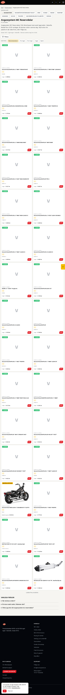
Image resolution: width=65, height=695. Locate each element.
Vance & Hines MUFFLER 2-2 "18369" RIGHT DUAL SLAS (15, 398)
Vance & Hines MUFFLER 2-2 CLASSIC (11, 325)
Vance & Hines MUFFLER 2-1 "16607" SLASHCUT (45, 471)
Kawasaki (5, 16)
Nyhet (42, 41)
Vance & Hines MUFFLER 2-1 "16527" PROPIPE (13, 361)
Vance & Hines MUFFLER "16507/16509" (43, 142)
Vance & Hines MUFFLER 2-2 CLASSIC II (43, 252)
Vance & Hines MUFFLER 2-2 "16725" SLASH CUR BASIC (47, 215)
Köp (29, 77)
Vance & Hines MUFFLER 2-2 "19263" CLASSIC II (13, 252)
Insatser (60, 12)
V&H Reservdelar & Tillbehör (35, 16)
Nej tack (10, 691)
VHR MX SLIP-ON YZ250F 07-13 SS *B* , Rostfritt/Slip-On (47, 580)
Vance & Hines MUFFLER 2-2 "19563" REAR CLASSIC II (15, 215)
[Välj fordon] (52, 2)
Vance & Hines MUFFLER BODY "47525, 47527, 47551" (15, 653)
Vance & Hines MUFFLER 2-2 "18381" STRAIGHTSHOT (15, 69)
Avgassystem (8, 7)
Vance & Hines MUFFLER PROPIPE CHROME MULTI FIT (15, 580)
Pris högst (29, 41)
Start (2, 7)
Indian (52, 12)
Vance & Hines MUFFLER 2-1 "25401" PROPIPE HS (46, 106)
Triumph (20, 16)
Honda (45, 12)
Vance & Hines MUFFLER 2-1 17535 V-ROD (44, 690)
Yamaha (48, 16)
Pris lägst (22, 41)
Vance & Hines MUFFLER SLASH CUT (42, 288)
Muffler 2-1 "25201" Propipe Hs (9, 288)
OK (5, 691)
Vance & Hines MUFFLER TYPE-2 (41, 179)
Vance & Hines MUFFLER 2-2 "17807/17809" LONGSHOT (47, 69)
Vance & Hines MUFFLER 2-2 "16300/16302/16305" (14, 142)
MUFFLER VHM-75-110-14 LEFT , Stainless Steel (13, 544)
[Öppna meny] (63, 2)
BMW (38, 12)
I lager (36, 41)
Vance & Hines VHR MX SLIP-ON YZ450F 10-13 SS (45, 617)
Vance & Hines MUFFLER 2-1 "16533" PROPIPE (45, 507)
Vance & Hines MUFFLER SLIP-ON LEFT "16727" (45, 434)
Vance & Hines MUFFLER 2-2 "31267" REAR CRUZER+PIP (15, 179)
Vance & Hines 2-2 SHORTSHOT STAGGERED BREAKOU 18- (16, 617)
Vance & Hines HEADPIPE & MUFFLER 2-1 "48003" (46, 398)
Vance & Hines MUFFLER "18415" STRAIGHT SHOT (14, 434)
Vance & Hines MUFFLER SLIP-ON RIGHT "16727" (14, 471)
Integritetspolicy (16, 688)
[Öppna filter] (63, 267)
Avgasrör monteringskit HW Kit (25, 12)
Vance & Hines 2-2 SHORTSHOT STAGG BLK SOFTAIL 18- (47, 653)
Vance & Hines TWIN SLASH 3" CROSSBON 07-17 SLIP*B (15, 507)
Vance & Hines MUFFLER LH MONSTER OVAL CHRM (14, 106)
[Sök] (56, 2)
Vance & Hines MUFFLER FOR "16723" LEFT (44, 544)
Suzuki (13, 16)
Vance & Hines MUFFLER (40, 325)
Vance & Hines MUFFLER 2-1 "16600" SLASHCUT (45, 361)
